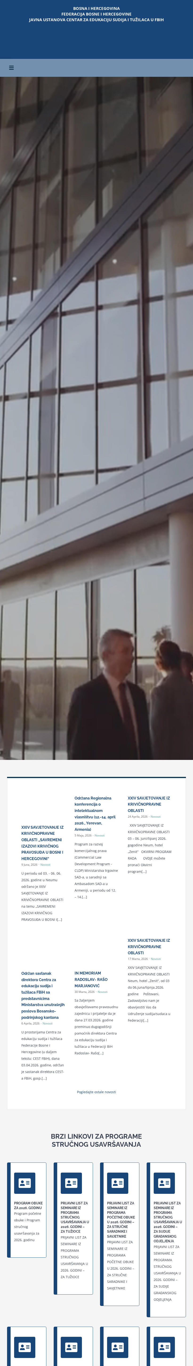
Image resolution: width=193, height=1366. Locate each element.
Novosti (45, 865)
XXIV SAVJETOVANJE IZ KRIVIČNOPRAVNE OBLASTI (149, 804)
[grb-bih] (142, 34)
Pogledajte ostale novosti (96, 1092)
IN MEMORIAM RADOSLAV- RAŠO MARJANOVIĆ (91, 979)
